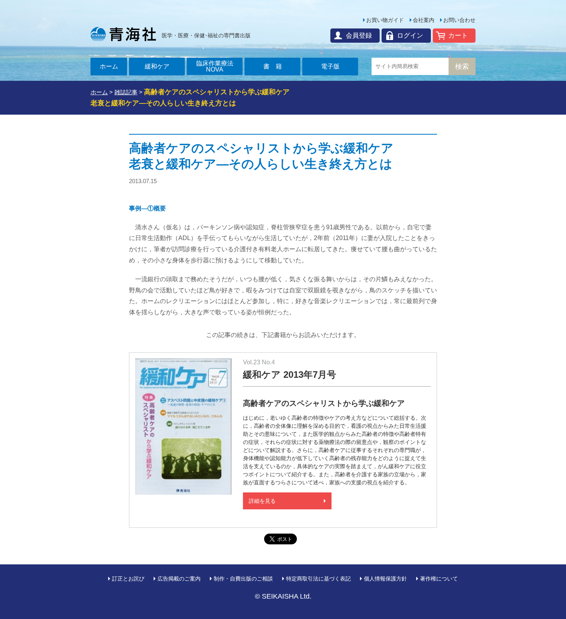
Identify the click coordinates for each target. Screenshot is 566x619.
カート (458, 35)
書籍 (275, 66)
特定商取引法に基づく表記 (318, 579)
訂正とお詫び (128, 579)
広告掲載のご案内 (179, 579)
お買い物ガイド (385, 20)
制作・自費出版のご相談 (243, 579)
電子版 (330, 66)
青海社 (123, 34)
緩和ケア (157, 66)
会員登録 (359, 35)
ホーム (109, 66)
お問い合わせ (459, 20)
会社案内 (423, 20)
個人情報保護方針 (385, 579)
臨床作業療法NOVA (214, 66)
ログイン (410, 35)
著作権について (439, 579)
